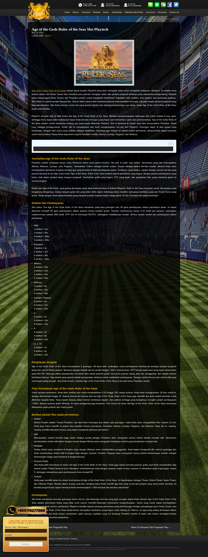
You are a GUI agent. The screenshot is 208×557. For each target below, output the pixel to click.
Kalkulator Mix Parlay (134, 12)
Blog (144, 19)
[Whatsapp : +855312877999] (157, 4)
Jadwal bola (117, 12)
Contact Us (174, 12)
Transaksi (86, 12)
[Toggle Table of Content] (169, 144)
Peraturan (162, 12)
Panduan (96, 12)
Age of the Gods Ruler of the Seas (49, 90)
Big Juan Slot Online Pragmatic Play (48, 527)
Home (67, 12)
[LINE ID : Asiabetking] (150, 4)
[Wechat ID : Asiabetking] (163, 4)
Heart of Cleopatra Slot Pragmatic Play (151, 527)
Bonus (106, 12)
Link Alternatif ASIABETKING (116, 549)
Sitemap (74, 539)
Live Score (150, 12)
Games (76, 12)
